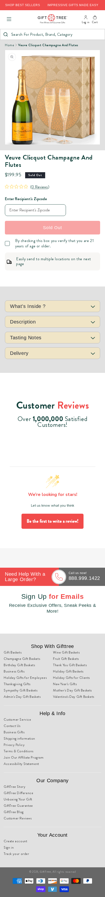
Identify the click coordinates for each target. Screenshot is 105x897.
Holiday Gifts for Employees (25, 677)
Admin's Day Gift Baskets (22, 696)
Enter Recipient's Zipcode (26, 199)
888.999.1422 (84, 578)
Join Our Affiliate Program (24, 757)
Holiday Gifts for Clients (71, 677)
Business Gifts (14, 671)
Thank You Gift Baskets (70, 665)
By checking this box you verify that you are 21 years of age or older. (54, 243)
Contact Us (12, 725)
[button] (9, 19)
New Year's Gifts (65, 684)
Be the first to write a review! (52, 521)
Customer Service (17, 719)
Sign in (9, 847)
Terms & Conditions (18, 751)
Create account (15, 841)
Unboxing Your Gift (18, 799)
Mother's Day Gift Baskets (72, 690)
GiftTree (45, 871)
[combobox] (52, 34)
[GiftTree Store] (52, 19)
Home (9, 45)
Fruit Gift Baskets (66, 658)
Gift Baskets (12, 652)
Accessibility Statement (21, 763)
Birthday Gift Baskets (19, 665)
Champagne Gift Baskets (22, 658)
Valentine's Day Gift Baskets (73, 696)
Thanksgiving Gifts (17, 684)
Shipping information (19, 738)
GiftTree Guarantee (18, 805)
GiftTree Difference (18, 792)
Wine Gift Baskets (66, 652)
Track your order (16, 853)
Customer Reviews (18, 818)
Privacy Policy (14, 744)
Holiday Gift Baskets (68, 671)
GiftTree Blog (14, 811)
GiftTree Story (14, 786)
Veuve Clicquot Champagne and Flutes (48, 45)
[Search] (5, 34)
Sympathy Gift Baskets (21, 690)
